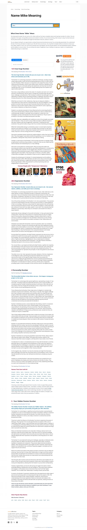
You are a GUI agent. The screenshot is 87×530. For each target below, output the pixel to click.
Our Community (16, 60)
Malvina (45, 380)
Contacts (58, 516)
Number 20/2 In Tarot (26, 183)
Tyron (48, 500)
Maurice (49, 376)
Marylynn (39, 376)
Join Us (58, 513)
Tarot (56, 1)
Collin (37, 500)
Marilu (46, 378)
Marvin (44, 372)
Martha (22, 374)
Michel (38, 374)
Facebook (25, 60)
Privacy (51, 527)
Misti (42, 374)
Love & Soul (26, 1)
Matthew (25, 378)
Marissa (18, 374)
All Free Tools (59, 515)
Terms (48, 527)
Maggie (17, 382)
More (60, 1)
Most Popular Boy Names (19, 495)
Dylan (15, 500)
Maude (26, 374)
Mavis (40, 372)
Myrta (34, 378)
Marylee (48, 372)
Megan (21, 382)
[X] (14, 522)
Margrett (13, 372)
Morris (17, 376)
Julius (30, 500)
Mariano (42, 378)
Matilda (36, 372)
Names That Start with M (19, 369)
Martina (16, 378)
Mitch (12, 378)
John (12, 500)
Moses (21, 376)
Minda (20, 378)
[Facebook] (8, 522)
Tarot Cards (34, 519)
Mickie (41, 380)
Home (12, 9)
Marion (33, 380)
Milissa (24, 380)
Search (56, 25)
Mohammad (19, 380)
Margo (49, 374)
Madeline (13, 376)
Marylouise (27, 372)
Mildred (30, 378)
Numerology (43, 1)
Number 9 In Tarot (25, 404)
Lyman (40, 500)
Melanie (13, 382)
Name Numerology (25, 9)
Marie (35, 374)
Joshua (19, 500)
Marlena (29, 380)
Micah (45, 374)
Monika (34, 376)
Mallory (18, 372)
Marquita (13, 374)
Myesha (38, 378)
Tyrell (44, 500)
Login (77, 1)
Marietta (50, 380)
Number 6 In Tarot (27, 273)
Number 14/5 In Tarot (26, 71)
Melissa (30, 374)
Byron (26, 500)
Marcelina (13, 380)
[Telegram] (17, 522)
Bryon (33, 500)
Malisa (30, 376)
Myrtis (22, 372)
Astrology (50, 1)
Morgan (26, 376)
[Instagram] (11, 522)
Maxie (37, 380)
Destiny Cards (35, 1)
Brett (23, 500)
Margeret (44, 376)
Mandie (32, 372)
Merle (50, 378)
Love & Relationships (36, 513)
